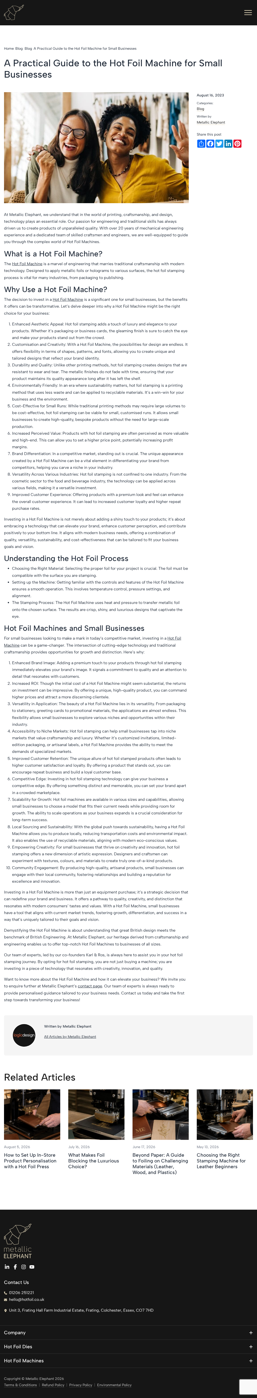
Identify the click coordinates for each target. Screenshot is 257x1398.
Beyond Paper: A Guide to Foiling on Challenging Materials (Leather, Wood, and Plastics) (160, 1163)
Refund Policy (53, 1385)
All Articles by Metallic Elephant (70, 1036)
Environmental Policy (114, 1385)
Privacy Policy (80, 1385)
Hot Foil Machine (27, 263)
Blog (200, 108)
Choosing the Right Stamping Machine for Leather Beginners (221, 1160)
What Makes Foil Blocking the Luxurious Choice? (93, 1160)
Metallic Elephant (211, 122)
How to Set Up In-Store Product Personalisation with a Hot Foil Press (30, 1160)
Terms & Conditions (20, 1385)
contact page (90, 986)
